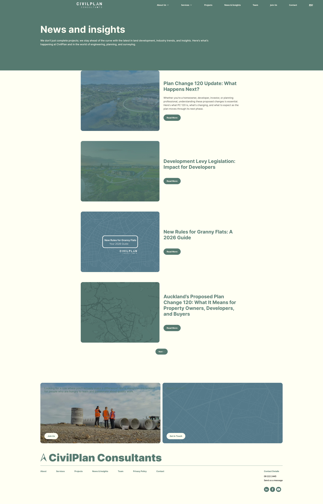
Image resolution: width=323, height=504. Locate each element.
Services (60, 471)
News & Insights (232, 5)
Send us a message (273, 480)
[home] (86, 5)
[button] (163, 5)
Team (255, 5)
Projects (208, 5)
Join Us (273, 5)
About (43, 471)
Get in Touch (176, 436)
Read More (172, 117)
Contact (293, 5)
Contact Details (271, 471)
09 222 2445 (270, 476)
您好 (311, 5)
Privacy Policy (140, 471)
